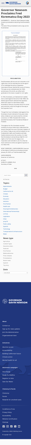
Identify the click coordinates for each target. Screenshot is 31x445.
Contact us (6, 325)
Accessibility (6, 415)
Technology (6, 229)
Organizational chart (9, 335)
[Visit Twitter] (15, 426)
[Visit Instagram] (7, 426)
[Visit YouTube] (19, 426)
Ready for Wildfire (8, 375)
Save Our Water (7, 381)
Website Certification (9, 419)
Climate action (7, 357)
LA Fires (5, 214)
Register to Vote (8, 378)
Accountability (7, 350)
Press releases (7, 256)
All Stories (6, 179)
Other (5, 219)
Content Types (7, 244)
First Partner (7, 204)
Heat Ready (6, 372)
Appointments (7, 186)
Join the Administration (10, 332)
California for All (8, 191)
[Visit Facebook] (3, 426)
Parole (4, 396)
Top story (6, 265)
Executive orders (8, 246)
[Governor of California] (13, 3)
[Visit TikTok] (11, 426)
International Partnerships (11, 211)
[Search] (26, 175)
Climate (5, 194)
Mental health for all (9, 360)
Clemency (5, 393)
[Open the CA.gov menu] (27, 3)
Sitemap (5, 422)
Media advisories (8, 253)
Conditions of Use (8, 409)
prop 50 (5, 221)
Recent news (7, 260)
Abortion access (7, 347)
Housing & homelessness (10, 209)
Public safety (7, 224)
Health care (6, 206)
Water (5, 234)
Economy (5, 196)
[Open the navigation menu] (3, 3)
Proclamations (7, 258)
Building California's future (11, 353)
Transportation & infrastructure (12, 231)
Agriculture (6, 241)
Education (6, 199)
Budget (5, 189)
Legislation (6, 216)
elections (6, 201)
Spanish (5, 226)
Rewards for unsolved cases (11, 400)
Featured (6, 248)
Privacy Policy (7, 412)
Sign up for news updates (11, 329)
